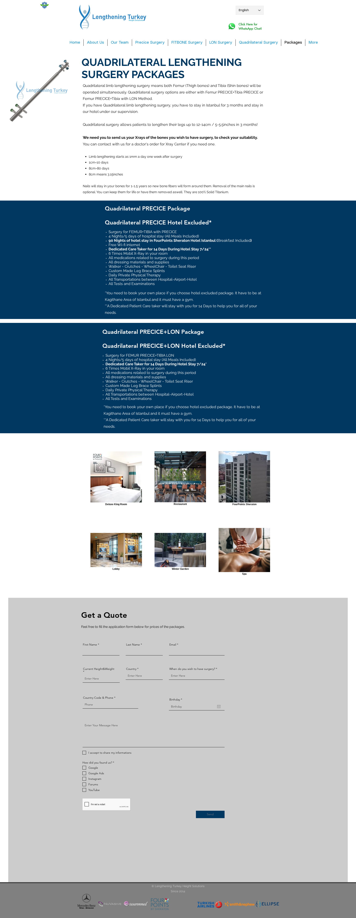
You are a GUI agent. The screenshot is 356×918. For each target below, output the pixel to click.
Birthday (176, 699)
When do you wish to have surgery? (192, 668)
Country (131, 668)
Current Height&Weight (98, 669)
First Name (90, 644)
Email (172, 644)
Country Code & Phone (98, 697)
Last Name (133, 644)
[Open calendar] (218, 706)
